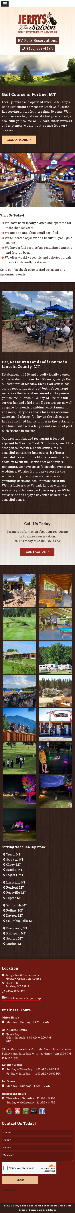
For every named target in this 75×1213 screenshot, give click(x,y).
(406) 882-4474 (39, 48)
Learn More (17, 139)
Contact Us (36, 551)
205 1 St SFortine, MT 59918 (17, 984)
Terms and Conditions (43, 1209)
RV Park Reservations (37, 40)
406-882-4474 (50, 541)
